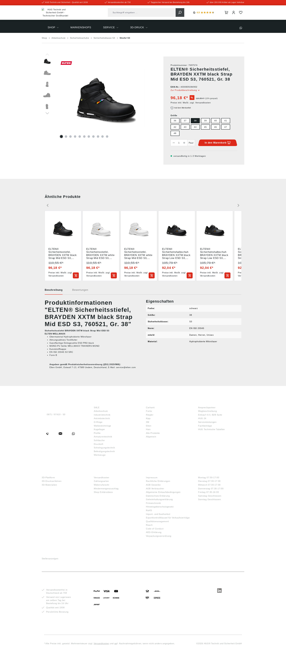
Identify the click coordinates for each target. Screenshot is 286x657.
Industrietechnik (102, 415)
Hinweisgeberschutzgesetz (160, 506)
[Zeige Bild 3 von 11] (70, 136)
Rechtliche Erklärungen (158, 481)
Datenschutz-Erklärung (158, 496)
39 (205, 120)
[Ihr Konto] (233, 12)
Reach (149, 525)
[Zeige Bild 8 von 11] (93, 136)
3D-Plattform (48, 477)
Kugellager (99, 429)
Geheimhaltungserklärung (159, 499)
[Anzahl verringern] (174, 142)
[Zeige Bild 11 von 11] (107, 136)
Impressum (151, 477)
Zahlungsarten (101, 481)
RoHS (149, 510)
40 (215, 120)
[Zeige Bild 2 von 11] (66, 136)
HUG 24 (202, 418)
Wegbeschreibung (207, 411)
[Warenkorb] (226, 12)
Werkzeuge (99, 455)
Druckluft (98, 444)
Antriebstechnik (102, 418)
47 (225, 127)
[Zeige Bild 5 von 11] (80, 136)
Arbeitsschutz (101, 411)
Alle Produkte (153, 433)
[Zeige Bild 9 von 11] (98, 136)
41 (225, 120)
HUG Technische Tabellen (211, 429)
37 (185, 120)
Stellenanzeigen (50, 558)
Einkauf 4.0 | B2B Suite (210, 415)
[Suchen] (180, 12)
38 (195, 120)
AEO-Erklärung (153, 532)
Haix (148, 429)
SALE (97, 407)
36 (175, 120)
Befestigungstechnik (104, 451)
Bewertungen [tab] (80, 289)
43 (185, 127)
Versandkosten (101, 477)
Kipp (148, 418)
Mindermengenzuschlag (106, 488)
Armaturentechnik (103, 436)
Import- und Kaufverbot (158, 514)
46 (215, 127)
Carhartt (150, 407)
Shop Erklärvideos (103, 492)
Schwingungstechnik (104, 447)
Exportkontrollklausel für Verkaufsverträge (168, 517)
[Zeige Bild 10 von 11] (102, 136)
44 (195, 127)
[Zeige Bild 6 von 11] (84, 136)
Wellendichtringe (102, 426)
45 (205, 127)
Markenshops (156, 402)
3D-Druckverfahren (52, 481)
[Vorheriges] (47, 54)
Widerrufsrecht (101, 485)
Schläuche (99, 440)
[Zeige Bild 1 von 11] (61, 136)
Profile (97, 433)
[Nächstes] (47, 113)
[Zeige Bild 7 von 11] (89, 136)
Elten (148, 426)
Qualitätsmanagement (157, 521)
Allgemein (151, 436)
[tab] (54, 291)
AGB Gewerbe (153, 485)
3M (147, 422)
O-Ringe (98, 422)
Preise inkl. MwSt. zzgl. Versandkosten (191, 102)
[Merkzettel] (240, 12)
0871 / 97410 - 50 (56, 414)
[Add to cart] (76, 275)
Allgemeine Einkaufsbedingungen (163, 492)
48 (175, 133)
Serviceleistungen (207, 422)
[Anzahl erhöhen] (184, 142)
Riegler (149, 415)
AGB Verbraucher (155, 488)
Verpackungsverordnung (158, 536)
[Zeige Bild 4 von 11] (75, 136)
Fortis (149, 411)
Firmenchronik (153, 503)
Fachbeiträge (205, 426)
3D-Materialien (49, 485)
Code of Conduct (155, 528)
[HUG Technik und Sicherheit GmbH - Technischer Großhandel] (55, 12)
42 (175, 127)
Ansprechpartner (207, 407)
